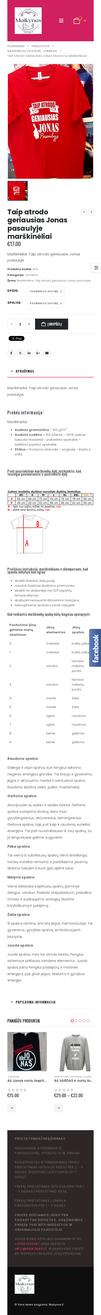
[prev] (84, 212)
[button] (62, 21)
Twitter (20, 353)
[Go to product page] (27, 1051)
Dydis (12, 290)
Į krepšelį (55, 324)
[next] (91, 212)
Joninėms (31, 275)
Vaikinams (29, 1076)
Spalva (14, 302)
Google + (38, 353)
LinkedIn (29, 353)
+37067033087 (27, 1244)
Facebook (11, 353)
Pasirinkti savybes (11, 1108)
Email (47, 353)
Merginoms (14, 1076)
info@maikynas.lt (31, 1248)
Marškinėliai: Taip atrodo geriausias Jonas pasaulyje (53, 280)
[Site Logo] (28, 20)
